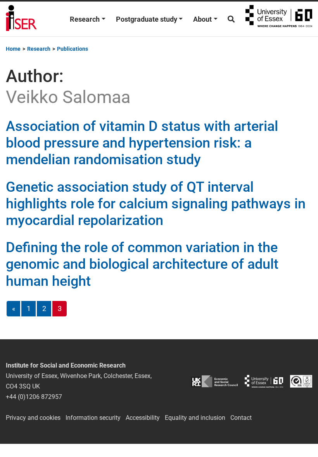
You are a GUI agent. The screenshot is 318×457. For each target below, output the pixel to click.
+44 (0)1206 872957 (34, 396)
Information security (93, 417)
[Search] (231, 19)
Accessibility (143, 417)
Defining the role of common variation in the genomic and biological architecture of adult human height (142, 264)
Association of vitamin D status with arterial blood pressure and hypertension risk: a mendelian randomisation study (142, 143)
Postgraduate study (146, 19)
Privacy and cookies (33, 417)
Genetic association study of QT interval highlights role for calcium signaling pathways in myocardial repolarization (156, 203)
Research (85, 19)
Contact (241, 417)
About (202, 19)
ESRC (214, 381)
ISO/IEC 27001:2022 (301, 381)
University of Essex (278, 19)
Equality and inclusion (195, 417)
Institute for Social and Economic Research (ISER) (21, 19)
